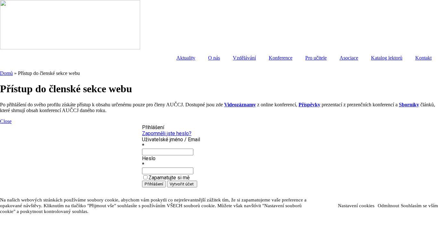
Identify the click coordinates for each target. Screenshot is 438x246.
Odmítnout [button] (388, 205)
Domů (6, 73)
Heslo (149, 158)
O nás (214, 58)
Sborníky (409, 104)
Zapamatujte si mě (169, 178)
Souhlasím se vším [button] (419, 205)
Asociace (349, 58)
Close (6, 121)
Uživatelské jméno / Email (171, 139)
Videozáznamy (240, 104)
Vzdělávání (244, 58)
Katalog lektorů (386, 58)
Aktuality (185, 58)
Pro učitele (316, 58)
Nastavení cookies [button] (356, 205)
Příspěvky (309, 104)
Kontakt (423, 58)
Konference (280, 58)
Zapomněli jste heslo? (166, 133)
